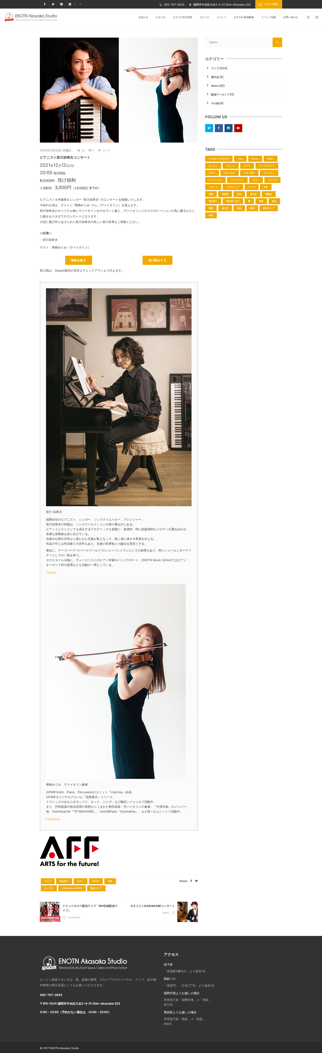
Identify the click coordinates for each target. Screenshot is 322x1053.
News (214, 86)
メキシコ (213, 187)
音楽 (110, 881)
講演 (252, 208)
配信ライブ (96, 888)
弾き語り (64, 881)
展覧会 (268, 194)
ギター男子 (249, 172)
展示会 (215, 77)
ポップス (48, 888)
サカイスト (269, 172)
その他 (215, 103)
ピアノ (80, 881)
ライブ (106, 150)
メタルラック (233, 187)
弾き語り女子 (233, 201)
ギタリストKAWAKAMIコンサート (152, 906)
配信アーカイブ (220, 94)
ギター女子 (229, 172)
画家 (261, 201)
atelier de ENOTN (72, 888)
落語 (211, 208)
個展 (211, 194)
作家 (265, 187)
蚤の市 (225, 208)
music (95, 881)
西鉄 (239, 208)
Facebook (53, 819)
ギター (212, 172)
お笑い (270, 158)
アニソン (230, 165)
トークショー (215, 179)
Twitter (51, 572)
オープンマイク (267, 165)
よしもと (213, 165)
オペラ (247, 165)
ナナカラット (237, 179)
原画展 (225, 194)
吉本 (239, 194)
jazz (240, 158)
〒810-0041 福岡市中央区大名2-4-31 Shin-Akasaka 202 (80, 1003)
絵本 (274, 201)
